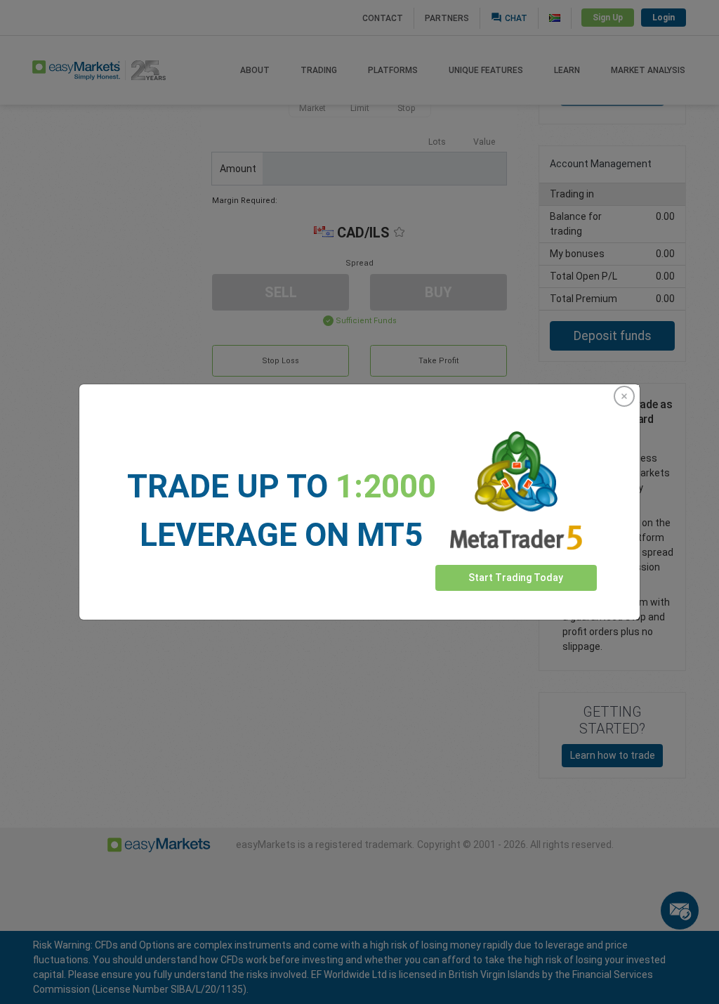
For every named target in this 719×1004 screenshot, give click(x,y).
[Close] (624, 396)
